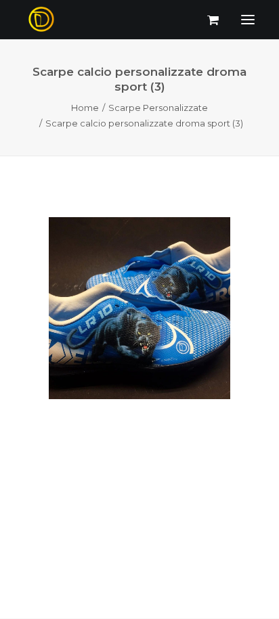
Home (85, 107)
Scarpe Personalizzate (158, 107)
